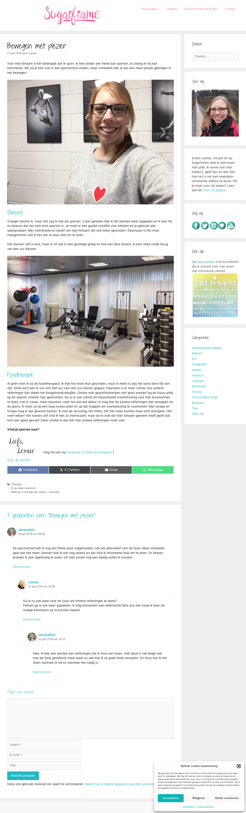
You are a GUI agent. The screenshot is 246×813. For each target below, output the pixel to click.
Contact (230, 9)
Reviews (198, 403)
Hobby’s (172, 9)
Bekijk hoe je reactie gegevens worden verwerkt (119, 784)
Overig (196, 392)
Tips (195, 408)
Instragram (104, 452)
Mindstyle (199, 386)
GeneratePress (146, 807)
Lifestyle (16, 484)
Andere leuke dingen (207, 348)
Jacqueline (26, 529)
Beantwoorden (21, 566)
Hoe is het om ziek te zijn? (201, 9)
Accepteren (170, 798)
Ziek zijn (198, 414)
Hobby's (198, 375)
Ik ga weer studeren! (23, 488)
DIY (194, 359)
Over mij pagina (214, 190)
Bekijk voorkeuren (227, 798)
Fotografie (199, 364)
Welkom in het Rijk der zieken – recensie (35, 491)
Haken (196, 370)
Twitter (89, 452)
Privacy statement (205, 806)
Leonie (33, 582)
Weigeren (198, 798)
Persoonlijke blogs (205, 397)
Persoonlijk (149, 9)
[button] (239, 766)
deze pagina (206, 262)
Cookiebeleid (189, 806)
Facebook (73, 452)
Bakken (197, 353)
